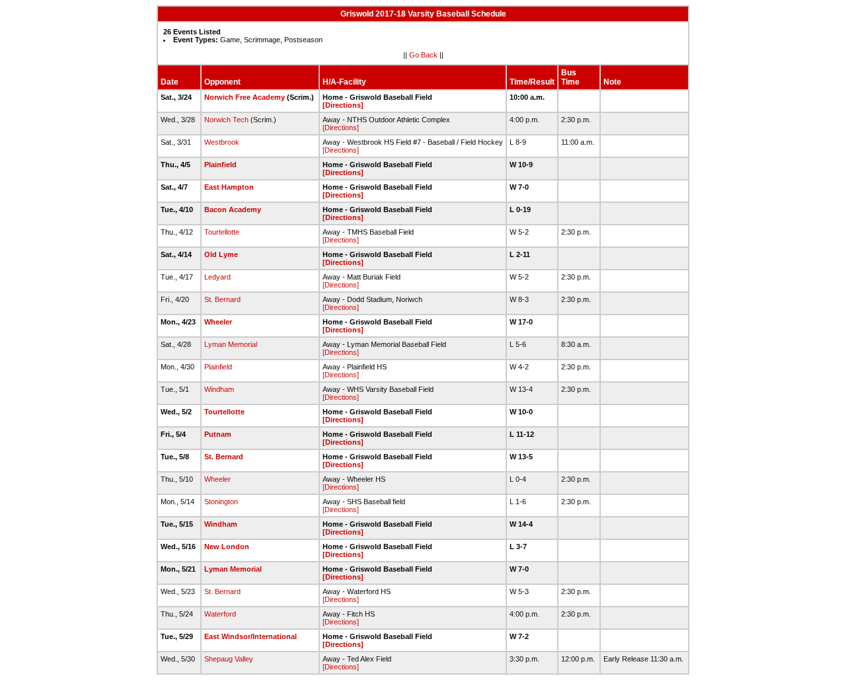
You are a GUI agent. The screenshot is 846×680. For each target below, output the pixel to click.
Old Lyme (221, 254)
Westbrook (221, 142)
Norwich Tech (226, 120)
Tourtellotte (221, 232)
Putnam (217, 434)
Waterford (220, 614)
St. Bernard (222, 299)
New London (226, 546)
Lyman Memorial (230, 344)
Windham (219, 389)
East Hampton (229, 187)
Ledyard (217, 277)
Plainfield (220, 165)
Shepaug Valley (228, 659)
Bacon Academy (232, 209)
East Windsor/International (250, 636)
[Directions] (343, 105)
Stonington (221, 502)
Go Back (423, 55)
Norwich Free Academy (244, 97)
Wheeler (218, 322)
